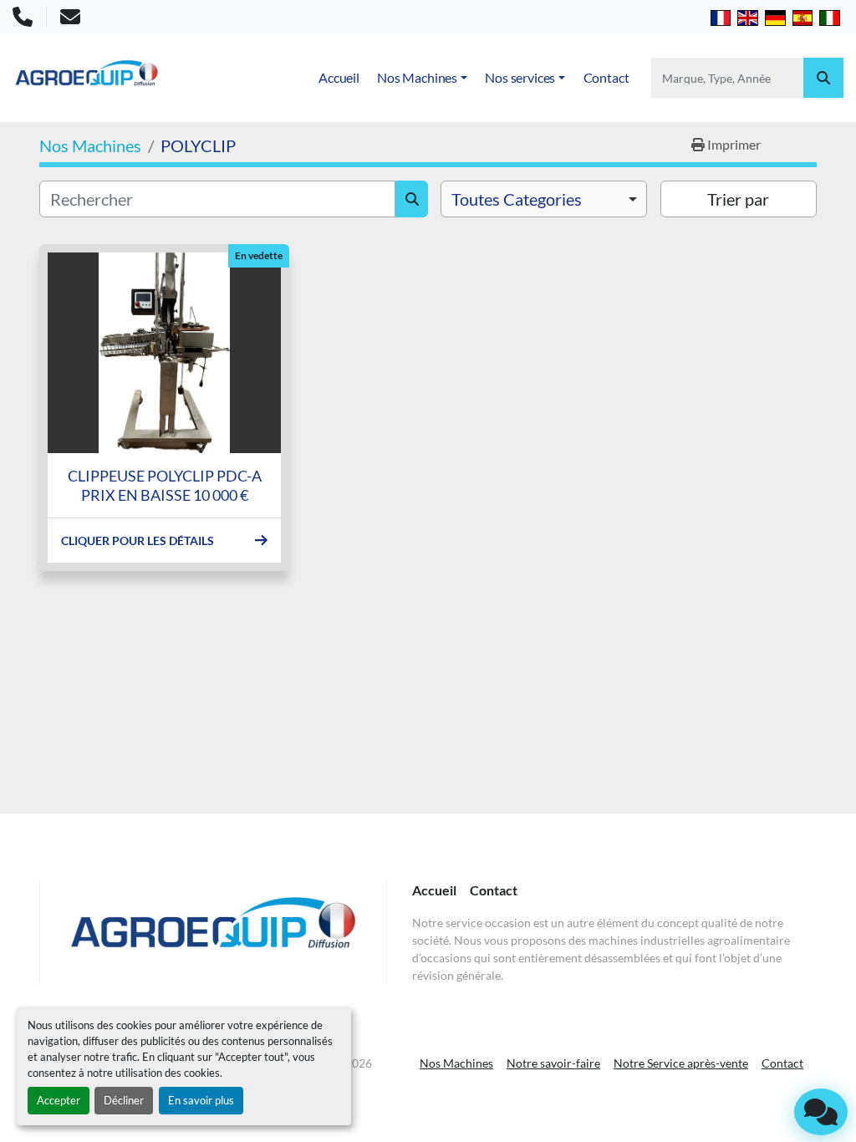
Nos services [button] (520, 77)
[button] (422, 78)
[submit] (823, 78)
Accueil (338, 77)
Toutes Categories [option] (516, 199)
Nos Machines (417, 77)
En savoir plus (201, 1100)
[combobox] (544, 199)
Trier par (738, 199)
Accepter (58, 1100)
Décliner (124, 1100)
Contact (606, 77)
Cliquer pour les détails (137, 540)
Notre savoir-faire (553, 1063)
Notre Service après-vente (681, 1063)
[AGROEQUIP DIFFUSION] (213, 932)
